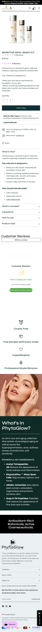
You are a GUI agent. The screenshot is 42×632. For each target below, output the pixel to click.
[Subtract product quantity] (10, 100)
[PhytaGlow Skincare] (7, 8)
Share (7, 143)
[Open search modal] (29, 8)
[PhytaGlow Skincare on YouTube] (10, 606)
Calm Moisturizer (13, 199)
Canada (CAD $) (10, 614)
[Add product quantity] (4, 100)
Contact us (20, 135)
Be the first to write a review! (21, 290)
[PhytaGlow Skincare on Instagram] (6, 606)
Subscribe (36, 599)
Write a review (21, 240)
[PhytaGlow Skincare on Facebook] (3, 606)
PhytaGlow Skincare (20, 618)
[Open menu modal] (39, 8)
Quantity (5, 96)
